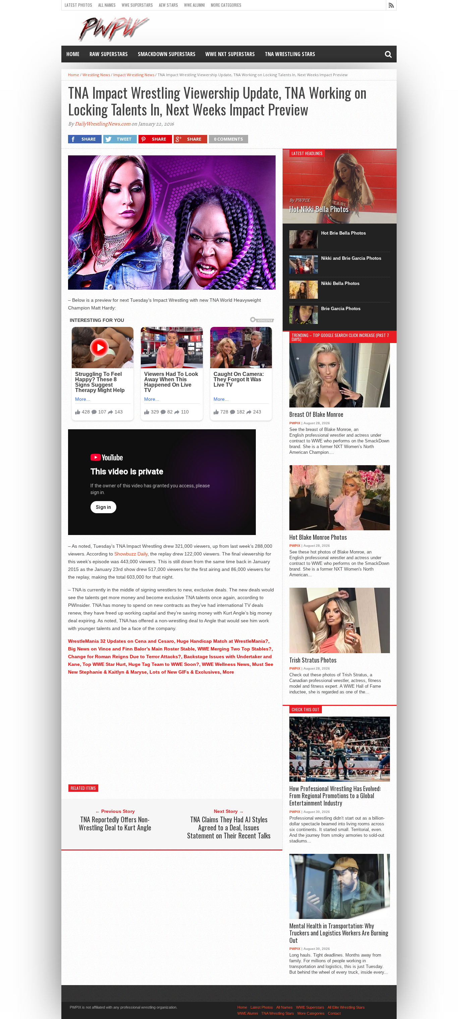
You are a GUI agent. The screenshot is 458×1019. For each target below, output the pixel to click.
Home (72, 54)
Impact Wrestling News (133, 74)
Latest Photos (78, 5)
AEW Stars (168, 5)
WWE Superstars (137, 5)
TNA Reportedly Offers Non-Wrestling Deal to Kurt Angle (115, 823)
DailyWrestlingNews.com (102, 124)
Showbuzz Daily (131, 553)
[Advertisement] (172, 728)
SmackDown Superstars (166, 54)
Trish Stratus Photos (312, 660)
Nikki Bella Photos (340, 283)
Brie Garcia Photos (340, 308)
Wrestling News (96, 74)
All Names (107, 5)
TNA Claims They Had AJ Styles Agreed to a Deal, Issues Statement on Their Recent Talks (229, 827)
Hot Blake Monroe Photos (318, 537)
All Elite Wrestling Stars (346, 1007)
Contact (334, 1013)
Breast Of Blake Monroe (316, 414)
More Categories (226, 5)
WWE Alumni (194, 5)
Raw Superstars (109, 54)
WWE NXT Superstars (230, 54)
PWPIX (294, 423)
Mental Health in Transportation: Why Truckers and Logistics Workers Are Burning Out (338, 933)
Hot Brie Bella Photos (343, 233)
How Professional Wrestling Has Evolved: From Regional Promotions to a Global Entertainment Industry (335, 796)
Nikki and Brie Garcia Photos (351, 258)
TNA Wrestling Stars (290, 54)
